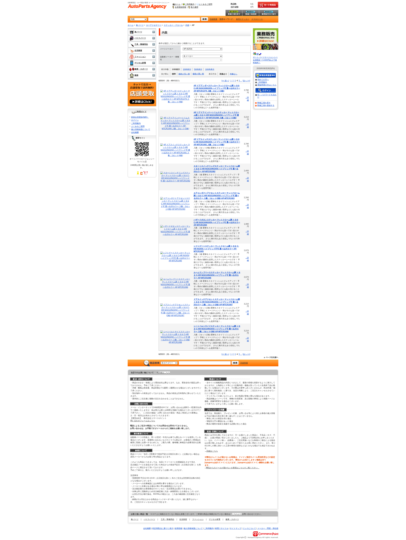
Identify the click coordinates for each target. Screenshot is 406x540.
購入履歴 (194, 7)
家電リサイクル (221, 528)
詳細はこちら (164, 373)
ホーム (177, 4)
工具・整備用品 (141, 44)
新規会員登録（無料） (265, 75)
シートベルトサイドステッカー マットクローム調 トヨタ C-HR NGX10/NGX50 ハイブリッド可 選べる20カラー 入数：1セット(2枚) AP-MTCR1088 (217, 329)
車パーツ (140, 25)
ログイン (135, 120)
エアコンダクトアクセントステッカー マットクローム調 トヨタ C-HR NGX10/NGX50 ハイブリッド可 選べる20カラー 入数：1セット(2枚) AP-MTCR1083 (217, 195)
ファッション (140, 57)
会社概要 (135, 132)
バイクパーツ (140, 38)
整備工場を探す (233, 13)
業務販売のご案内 (268, 13)
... (241, 81)
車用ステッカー (242, 19)
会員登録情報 (180, 7)
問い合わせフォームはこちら (142, 421)
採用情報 (178, 528)
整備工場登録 (250, 13)
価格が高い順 (198, 74)
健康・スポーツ (141, 69)
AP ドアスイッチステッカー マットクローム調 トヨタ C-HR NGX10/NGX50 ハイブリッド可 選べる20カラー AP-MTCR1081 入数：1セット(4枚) (217, 142)
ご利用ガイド (141, 112)
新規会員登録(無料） (140, 117)
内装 (187, 25)
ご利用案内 (189, 4)
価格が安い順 (184, 74)
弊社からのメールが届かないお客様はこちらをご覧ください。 (232, 468)
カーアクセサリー (153, 25)
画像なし (233, 74)
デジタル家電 (140, 63)
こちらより (237, 514)
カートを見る (268, 5)
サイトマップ (235, 528)
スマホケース (257, 19)
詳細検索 (213, 19)
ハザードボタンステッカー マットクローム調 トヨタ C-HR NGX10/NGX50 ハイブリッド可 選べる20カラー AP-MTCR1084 (217, 222)
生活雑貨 (138, 50)
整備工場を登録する (265, 105)
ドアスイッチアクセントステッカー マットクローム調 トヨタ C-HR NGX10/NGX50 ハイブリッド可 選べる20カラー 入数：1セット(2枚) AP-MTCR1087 (217, 302)
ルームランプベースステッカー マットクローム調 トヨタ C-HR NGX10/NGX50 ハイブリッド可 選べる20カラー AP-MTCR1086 (217, 275)
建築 (136, 75)
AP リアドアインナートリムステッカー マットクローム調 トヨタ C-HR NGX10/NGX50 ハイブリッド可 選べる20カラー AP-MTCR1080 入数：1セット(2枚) (216, 115)
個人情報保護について (140, 129)
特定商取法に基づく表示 (162, 528)
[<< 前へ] (225, 81)
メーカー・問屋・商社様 (267, 528)
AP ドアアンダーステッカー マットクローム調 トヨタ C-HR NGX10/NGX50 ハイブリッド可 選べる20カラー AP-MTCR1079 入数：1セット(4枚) (217, 88)
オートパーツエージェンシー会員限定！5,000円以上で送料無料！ (265, 60)
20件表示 (187, 69)
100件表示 (209, 69)
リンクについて (249, 528)
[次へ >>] (246, 81)
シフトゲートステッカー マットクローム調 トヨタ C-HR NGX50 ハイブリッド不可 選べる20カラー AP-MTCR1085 (216, 248)
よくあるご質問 (205, 4)
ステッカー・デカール (173, 25)
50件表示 (198, 69)
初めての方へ (263, 79)
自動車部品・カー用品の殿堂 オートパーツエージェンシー (147, 6)
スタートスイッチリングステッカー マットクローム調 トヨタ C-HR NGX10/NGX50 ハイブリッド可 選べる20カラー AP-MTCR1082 (217, 169)
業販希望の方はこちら (266, 85)
